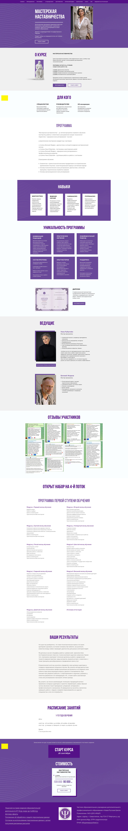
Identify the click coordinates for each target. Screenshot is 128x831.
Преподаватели (30, 1)
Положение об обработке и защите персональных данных (27, 817)
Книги (86, 1)
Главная (22, 1)
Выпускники (79, 1)
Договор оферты (11, 814)
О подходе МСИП (49, 1)
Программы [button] (39, 1)
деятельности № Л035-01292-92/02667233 (21, 811)
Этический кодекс (69, 1)
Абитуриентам (59, 1)
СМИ (91, 1)
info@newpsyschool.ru (90, 823)
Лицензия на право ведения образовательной (22, 808)
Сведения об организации (101, 1)
